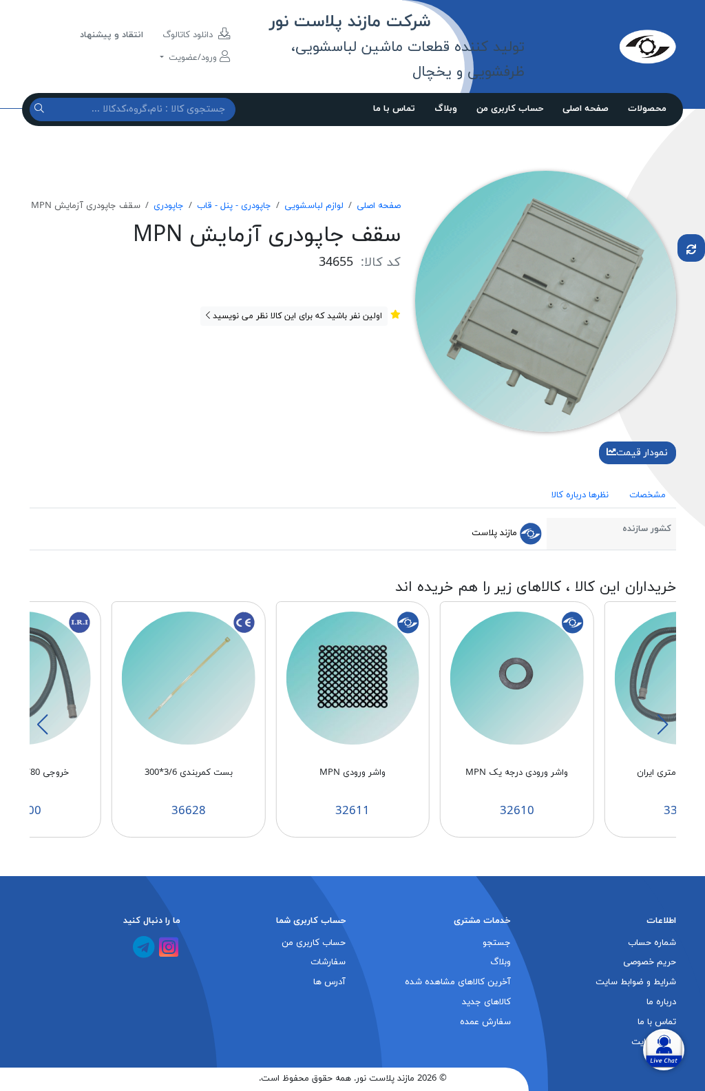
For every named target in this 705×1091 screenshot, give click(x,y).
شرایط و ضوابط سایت (636, 982)
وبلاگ (445, 109)
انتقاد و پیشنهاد (111, 35)
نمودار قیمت (642, 452)
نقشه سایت (653, 1042)
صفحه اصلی (585, 109)
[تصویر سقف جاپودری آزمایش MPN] (545, 300)
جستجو (497, 943)
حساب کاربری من (509, 109)
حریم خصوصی (649, 962)
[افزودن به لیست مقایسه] (691, 248)
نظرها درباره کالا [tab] (580, 495)
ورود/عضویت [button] (193, 58)
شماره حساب (652, 943)
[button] (662, 724)
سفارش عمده (485, 1022)
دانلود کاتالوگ (188, 35)
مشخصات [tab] (647, 495)
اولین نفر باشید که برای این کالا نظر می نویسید (296, 316)
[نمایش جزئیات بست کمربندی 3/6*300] (188, 677)
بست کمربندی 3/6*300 (189, 773)
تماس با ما (394, 109)
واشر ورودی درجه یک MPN (516, 773)
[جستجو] (41, 109)
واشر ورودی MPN (352, 773)
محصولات (647, 109)
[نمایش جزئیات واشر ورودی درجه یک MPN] (517, 677)
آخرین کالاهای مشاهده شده (458, 982)
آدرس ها (329, 982)
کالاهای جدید (486, 1002)
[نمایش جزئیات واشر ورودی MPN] (352, 677)
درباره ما (661, 1002)
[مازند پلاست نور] (600, 46)
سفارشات (328, 962)
